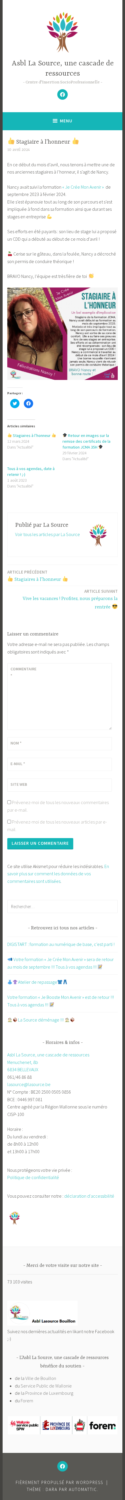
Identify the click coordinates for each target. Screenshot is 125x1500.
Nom (16, 743)
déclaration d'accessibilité (89, 1196)
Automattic (83, 1489)
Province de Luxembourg (49, 1393)
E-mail (17, 763)
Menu (66, 121)
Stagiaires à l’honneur (31, 435)
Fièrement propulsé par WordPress (59, 1482)
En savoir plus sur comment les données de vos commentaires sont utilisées (58, 873)
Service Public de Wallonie (46, 1386)
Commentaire (23, 672)
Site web (18, 784)
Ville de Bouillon (40, 1378)
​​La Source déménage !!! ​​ (41, 1020)
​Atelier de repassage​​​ (37, 982)
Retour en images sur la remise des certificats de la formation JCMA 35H (86, 441)
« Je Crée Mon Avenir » (83, 187)
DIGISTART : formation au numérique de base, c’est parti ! (61, 944)
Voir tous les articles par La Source (47, 534)
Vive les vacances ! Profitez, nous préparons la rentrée (70, 599)
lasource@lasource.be (29, 1084)
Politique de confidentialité (33, 1177)
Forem (27, 1400)
